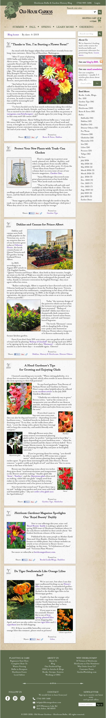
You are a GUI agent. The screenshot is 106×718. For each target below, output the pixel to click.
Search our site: (74, 8)
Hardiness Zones (19, 672)
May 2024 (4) (87, 163)
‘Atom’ (10, 476)
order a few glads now (44, 491)
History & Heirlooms (49, 354)
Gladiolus (58, 501)
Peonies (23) (86, 150)
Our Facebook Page (53, 666)
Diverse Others (66, 354)
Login (97, 3)
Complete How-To (19, 663)
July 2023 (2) (86, 193)
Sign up (99, 704)
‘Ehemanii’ (48, 344)
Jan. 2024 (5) (86, 177)
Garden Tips (52, 213)
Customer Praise (87, 669)
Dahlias (59, 137)
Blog (53, 663)
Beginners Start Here (19, 661)
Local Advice (19, 675)
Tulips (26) (86, 154)
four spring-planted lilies (44, 616)
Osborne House (14, 246)
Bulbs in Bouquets (19, 669)
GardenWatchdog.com (86, 672)
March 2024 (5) (87, 170)
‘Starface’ (18, 476)
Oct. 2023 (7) (87, 183)
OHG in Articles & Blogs (53, 669)
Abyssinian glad (38, 476)
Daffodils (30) (87, 118)
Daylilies (61, 559)
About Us (53, 661)
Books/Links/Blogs (48, 559)
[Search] (100, 12)
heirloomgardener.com (44, 552)
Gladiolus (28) (87, 137)
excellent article (45, 391)
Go (97, 83)
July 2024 (85, 160)
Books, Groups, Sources (52, 672)
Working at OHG (53, 675)
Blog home (13, 34)
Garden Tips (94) (86, 101)
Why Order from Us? (87, 666)
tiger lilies (45, 622)
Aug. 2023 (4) (87, 190)
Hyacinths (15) (87, 141)
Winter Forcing (19, 666)
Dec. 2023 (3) (87, 180)
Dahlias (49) (86, 121)
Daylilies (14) (86, 124)
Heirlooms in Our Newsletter (86, 663)
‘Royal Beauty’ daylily (35, 526)
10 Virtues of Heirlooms (86, 661)
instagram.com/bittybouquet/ (20, 114)
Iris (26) (84, 144)
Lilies (52, 639)
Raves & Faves (48, 137)
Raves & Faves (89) (87, 111)
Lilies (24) (85, 147)
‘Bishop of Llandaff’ (38, 341)
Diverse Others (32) (89, 127)
